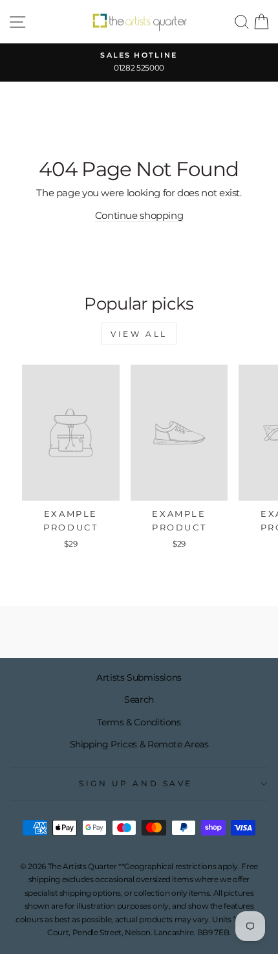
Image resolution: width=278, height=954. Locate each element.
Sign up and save (136, 783)
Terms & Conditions (138, 722)
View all (139, 334)
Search (139, 699)
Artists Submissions (139, 677)
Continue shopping (139, 215)
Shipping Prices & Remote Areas (139, 744)
